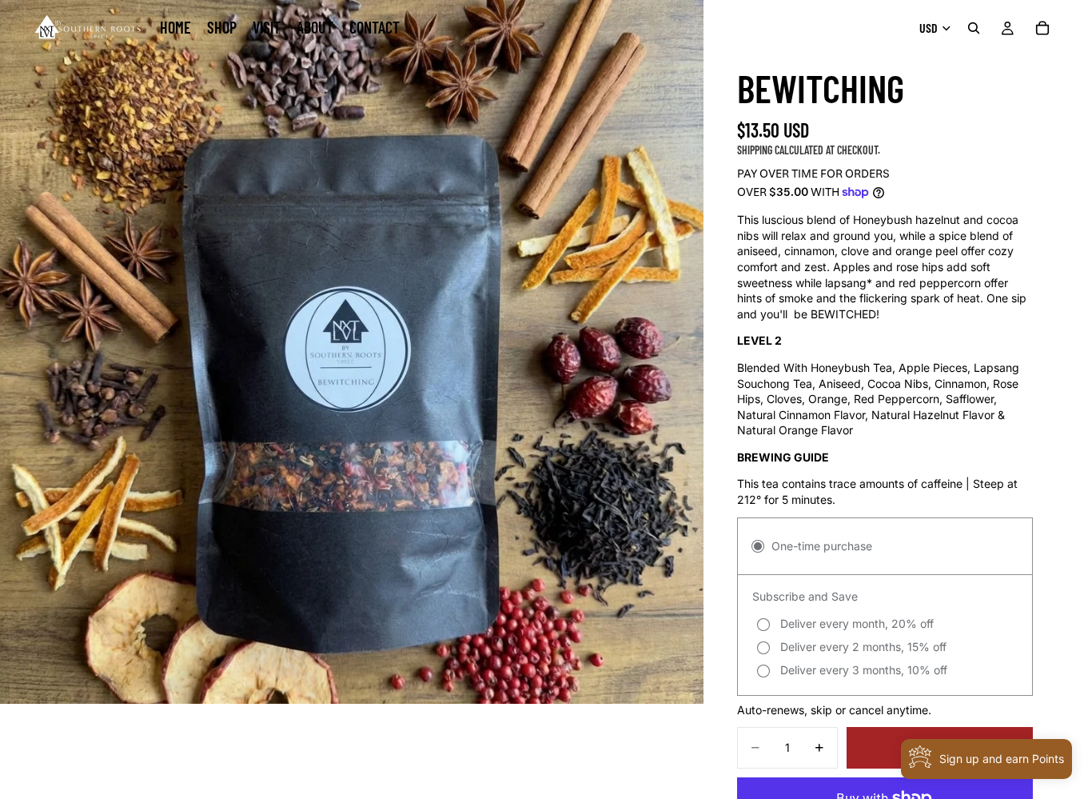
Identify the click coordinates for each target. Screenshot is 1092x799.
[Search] (973, 28)
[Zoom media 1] (351, 352)
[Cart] (1042, 28)
